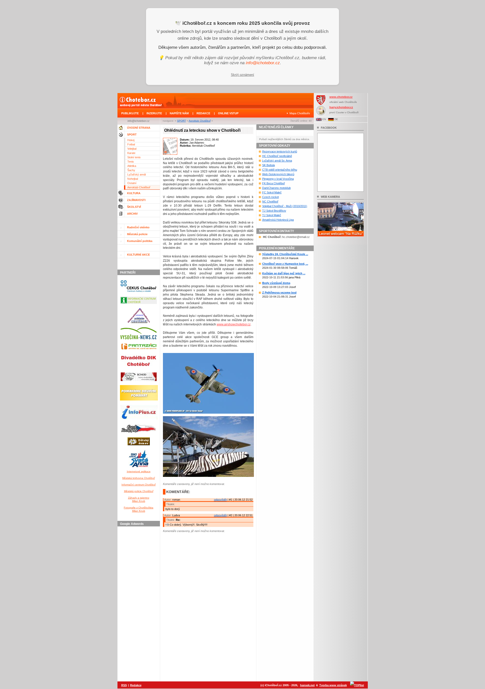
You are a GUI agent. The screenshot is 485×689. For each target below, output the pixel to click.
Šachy (131, 170)
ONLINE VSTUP (228, 113)
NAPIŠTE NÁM (179, 113)
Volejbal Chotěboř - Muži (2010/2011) (284, 206)
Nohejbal (132, 178)
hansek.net (307, 685)
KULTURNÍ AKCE (138, 254)
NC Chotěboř (270, 201)
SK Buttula (268, 165)
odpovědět (220, 499)
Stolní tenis (134, 157)
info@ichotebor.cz (263, 62)
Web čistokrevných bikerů (278, 174)
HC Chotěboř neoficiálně (277, 156)
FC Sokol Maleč (272, 192)
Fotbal (131, 144)
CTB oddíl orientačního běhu (279, 169)
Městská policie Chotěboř (138, 491)
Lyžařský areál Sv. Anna (277, 160)
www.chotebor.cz (341, 96)
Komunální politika (139, 240)
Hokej (130, 140)
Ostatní (131, 183)
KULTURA (133, 193)
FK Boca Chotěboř (273, 183)
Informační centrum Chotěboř (139, 484)
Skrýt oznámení (242, 75)
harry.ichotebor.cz (341, 107)
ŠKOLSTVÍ (134, 206)
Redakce (135, 685)
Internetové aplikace (139, 471)
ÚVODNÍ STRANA (138, 127)
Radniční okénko (138, 227)
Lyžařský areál (136, 174)
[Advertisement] (139, 604)
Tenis (130, 161)
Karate (131, 152)
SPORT (181, 120)
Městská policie (137, 234)
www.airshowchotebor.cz (234, 324)
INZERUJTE (154, 113)
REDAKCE (203, 113)
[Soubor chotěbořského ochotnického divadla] (139, 382)
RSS (124, 685)
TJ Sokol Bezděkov (274, 210)
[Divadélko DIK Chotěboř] (138, 369)
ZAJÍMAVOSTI (136, 200)
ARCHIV (132, 213)
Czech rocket (270, 196)
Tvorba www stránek (333, 685)
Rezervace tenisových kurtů (279, 151)
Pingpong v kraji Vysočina (278, 178)
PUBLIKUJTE (130, 113)
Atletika (131, 165)
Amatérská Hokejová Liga (278, 219)
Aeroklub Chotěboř (200, 120)
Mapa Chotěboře (299, 113)
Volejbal (131, 148)
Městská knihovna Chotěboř (138, 478)
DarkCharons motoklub (276, 187)
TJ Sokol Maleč (271, 215)
